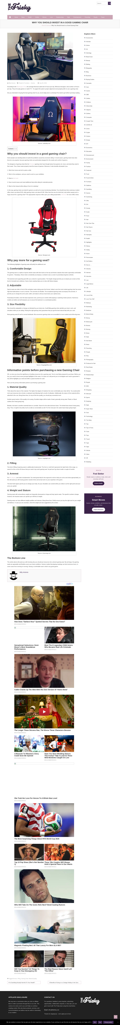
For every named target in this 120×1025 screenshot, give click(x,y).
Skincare (88, 393)
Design (88, 140)
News (23, 17)
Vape (87, 446)
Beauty (88, 60)
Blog (87, 72)
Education (89, 151)
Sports (88, 397)
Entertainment (77, 17)
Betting (88, 64)
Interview (88, 276)
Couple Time (89, 121)
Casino (88, 90)
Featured (88, 170)
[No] (118, 1022)
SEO (87, 386)
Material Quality (33, 978)
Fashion (88, 166)
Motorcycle (89, 321)
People (88, 352)
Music (87, 333)
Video (87, 454)
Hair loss (88, 231)
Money (88, 318)
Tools (87, 431)
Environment (89, 159)
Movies (44, 17)
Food (87, 174)
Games (33, 83)
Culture (88, 136)
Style (68, 17)
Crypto (88, 132)
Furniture (26, 83)
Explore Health (99, 483)
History (88, 246)
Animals (88, 41)
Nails (87, 337)
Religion (88, 378)
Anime (88, 45)
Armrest (15, 978)
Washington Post (21, 86)
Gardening (89, 196)
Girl (87, 204)
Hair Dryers (89, 227)
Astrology (88, 53)
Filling (19, 978)
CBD (87, 94)
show (15, 148)
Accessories (89, 37)
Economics (89, 147)
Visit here (64, 194)
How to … (89, 265)
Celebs (37, 17)
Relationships (60, 17)
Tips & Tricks (89, 427)
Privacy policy (108, 1022)
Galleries (88, 185)
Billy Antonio (12, 83)
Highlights (89, 242)
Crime (88, 128)
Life (87, 287)
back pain (15, 178)
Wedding (88, 461)
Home (16, 17)
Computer (89, 117)
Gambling (89, 189)
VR (87, 458)
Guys (87, 215)
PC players (13, 477)
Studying (88, 401)
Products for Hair (91, 363)
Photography (89, 359)
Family (88, 162)
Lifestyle (88, 291)
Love (51, 17)
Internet (88, 272)
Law (87, 280)
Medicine (88, 310)
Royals (95, 17)
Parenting (87, 17)
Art (87, 49)
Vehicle (88, 450)
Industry (88, 268)
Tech (87, 412)
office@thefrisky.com (53, 1010)
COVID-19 (89, 125)
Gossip (88, 208)
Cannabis (88, 83)
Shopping (88, 390)
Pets (87, 355)
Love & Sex (89, 295)
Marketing (89, 306)
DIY (87, 143)
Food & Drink (89, 178)
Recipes (88, 371)
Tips (87, 424)
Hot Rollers (89, 261)
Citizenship (89, 106)
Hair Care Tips (90, 223)
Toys (87, 435)
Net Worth (89, 340)
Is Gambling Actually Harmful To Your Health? (22, 982)
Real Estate (89, 367)
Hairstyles (89, 234)
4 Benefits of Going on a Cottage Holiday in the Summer (64, 982)
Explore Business (98, 509)
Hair (87, 219)
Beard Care (89, 56)
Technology (89, 416)
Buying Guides (90, 79)
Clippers (88, 109)
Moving (88, 329)
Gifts (87, 200)
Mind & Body (89, 314)
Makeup (88, 302)
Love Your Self (90, 299)
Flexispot (32, 164)
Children (88, 102)
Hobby (88, 249)
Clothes (88, 113)
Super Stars (89, 408)
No (100, 1022)
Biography (89, 68)
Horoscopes (89, 257)
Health (30, 17)
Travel (102, 17)
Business (88, 75)
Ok (95, 1022)
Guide (88, 212)
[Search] (109, 3)
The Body (89, 420)
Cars (87, 87)
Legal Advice (89, 284)
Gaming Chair (24, 978)
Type (87, 443)
